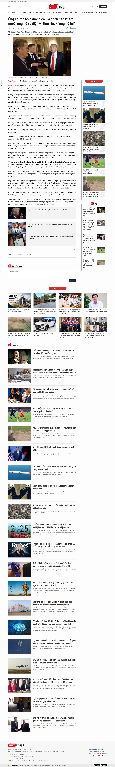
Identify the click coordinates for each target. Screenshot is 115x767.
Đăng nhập (103, 6)
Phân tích (13, 345)
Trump (14, 81)
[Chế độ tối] (97, 7)
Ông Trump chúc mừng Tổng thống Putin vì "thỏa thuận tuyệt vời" (47, 210)
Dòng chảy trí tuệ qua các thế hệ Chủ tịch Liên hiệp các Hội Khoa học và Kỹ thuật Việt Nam (95, 335)
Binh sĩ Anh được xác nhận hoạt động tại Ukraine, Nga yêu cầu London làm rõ (54, 584)
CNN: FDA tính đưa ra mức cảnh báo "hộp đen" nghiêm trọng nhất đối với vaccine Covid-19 (52, 564)
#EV (36, 254)
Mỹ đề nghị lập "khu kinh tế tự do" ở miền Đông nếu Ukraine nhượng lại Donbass (54, 700)
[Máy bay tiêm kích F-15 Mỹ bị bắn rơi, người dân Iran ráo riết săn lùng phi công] (94, 183)
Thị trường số (57, 12)
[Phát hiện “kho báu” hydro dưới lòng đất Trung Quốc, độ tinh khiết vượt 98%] (19, 324)
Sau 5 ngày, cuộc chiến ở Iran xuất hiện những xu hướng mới (90, 126)
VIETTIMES (57, 6)
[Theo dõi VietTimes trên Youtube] (99, 756)
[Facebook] (64, 28)
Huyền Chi (13, 28)
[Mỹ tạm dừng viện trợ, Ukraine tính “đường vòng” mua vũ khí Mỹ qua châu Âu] (101, 237)
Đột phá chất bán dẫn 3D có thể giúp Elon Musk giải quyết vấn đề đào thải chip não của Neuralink (54, 622)
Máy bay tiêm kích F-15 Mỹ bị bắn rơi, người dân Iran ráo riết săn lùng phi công (91, 194)
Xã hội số (15, 12)
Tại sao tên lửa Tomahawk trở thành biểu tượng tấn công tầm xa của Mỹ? (91, 103)
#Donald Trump (20, 254)
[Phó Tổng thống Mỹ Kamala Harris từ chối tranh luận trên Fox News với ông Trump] (17, 228)
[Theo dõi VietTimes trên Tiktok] (102, 756)
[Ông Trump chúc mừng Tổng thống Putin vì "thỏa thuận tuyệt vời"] (17, 213)
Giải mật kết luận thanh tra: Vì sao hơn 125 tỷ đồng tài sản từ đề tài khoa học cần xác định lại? (45, 311)
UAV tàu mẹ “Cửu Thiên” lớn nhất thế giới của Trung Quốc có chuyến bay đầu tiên (54, 661)
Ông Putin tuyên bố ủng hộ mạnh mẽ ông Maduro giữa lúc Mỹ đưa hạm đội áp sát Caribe (53, 719)
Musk (10, 85)
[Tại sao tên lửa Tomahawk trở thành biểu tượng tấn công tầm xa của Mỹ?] (94, 93)
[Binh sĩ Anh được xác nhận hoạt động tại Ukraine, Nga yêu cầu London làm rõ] (19, 588)
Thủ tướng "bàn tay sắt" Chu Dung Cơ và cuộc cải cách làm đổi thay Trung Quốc (89, 211)
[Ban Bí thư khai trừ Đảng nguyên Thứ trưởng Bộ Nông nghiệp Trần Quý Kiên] (95, 300)
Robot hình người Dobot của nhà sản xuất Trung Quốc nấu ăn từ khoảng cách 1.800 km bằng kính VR (88, 225)
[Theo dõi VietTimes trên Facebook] (93, 755)
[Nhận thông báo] (93, 7)
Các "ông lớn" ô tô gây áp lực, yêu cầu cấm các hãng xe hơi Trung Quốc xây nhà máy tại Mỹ (52, 603)
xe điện (51, 81)
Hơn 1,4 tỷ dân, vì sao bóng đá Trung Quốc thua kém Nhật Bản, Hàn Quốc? (91, 172)
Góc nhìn (23, 12)
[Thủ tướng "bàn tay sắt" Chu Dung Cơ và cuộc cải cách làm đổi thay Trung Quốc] (101, 210)
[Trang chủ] (9, 12)
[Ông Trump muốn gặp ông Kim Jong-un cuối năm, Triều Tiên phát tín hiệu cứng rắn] (70, 324)
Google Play (104, 765)
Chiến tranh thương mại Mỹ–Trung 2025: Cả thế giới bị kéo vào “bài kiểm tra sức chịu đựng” (53, 526)
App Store (97, 765)
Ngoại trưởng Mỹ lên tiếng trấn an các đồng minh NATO (53, 448)
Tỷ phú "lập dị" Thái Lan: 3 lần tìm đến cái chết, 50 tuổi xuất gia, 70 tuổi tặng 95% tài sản (54, 545)
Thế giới (76, 12)
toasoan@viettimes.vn (97, 749)
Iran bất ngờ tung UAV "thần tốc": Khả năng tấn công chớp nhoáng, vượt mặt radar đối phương (53, 680)
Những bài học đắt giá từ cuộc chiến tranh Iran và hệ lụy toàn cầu (91, 149)
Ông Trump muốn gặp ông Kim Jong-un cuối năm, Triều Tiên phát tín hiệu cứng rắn (70, 335)
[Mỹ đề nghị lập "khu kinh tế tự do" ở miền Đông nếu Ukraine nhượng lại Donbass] (19, 704)
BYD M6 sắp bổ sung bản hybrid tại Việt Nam (44, 334)
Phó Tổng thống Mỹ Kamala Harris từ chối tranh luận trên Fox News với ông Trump (50, 225)
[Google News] (72, 28)
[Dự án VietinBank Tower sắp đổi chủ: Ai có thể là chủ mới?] (19, 300)
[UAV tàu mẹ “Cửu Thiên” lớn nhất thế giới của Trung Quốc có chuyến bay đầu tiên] (19, 666)
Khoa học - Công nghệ (43, 12)
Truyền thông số (101, 12)
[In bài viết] (67, 28)
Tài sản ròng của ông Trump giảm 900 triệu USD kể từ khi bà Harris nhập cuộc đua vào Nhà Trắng (51, 237)
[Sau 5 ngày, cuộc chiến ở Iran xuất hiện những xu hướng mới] (94, 115)
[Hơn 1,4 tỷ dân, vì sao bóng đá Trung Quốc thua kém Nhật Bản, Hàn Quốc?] (94, 161)
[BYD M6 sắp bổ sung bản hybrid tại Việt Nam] (45, 324)
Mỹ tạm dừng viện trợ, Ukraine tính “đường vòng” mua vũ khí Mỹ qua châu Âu (89, 238)
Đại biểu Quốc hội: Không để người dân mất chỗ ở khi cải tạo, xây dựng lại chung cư (69, 311)
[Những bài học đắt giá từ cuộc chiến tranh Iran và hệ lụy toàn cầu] (94, 138)
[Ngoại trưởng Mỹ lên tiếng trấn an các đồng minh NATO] (19, 453)
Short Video (68, 12)
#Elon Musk (29, 254)
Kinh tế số (31, 12)
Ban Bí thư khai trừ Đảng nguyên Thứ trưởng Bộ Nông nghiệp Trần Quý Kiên (95, 310)
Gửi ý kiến (72, 281)
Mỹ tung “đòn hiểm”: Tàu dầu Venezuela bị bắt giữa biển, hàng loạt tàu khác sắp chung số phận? (54, 642)
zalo (96, 755)
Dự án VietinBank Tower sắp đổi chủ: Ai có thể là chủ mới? (19, 310)
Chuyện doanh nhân (87, 12)
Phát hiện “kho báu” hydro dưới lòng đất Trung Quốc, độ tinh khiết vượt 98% (19, 335)
